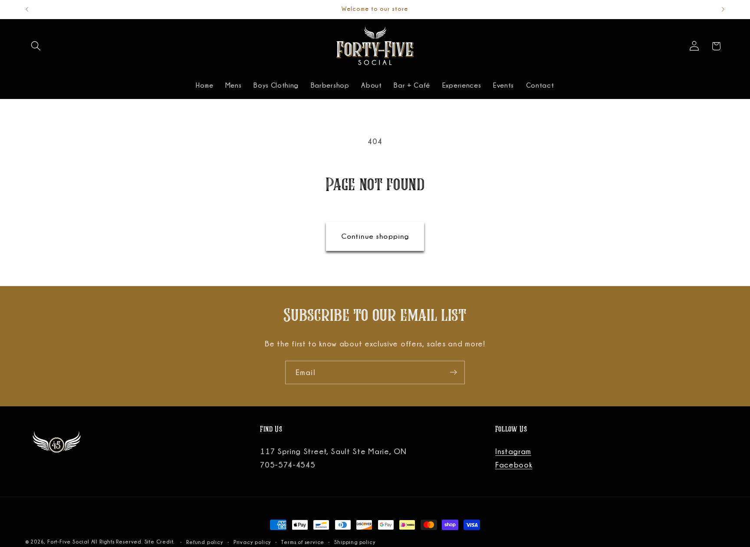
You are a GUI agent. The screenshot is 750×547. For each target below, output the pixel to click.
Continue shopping (375, 236)
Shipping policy (354, 542)
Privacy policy (252, 542)
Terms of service (302, 542)
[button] (36, 46)
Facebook (514, 464)
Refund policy (204, 542)
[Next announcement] (723, 9)
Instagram (513, 451)
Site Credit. (160, 541)
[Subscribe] (453, 372)
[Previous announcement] (26, 9)
